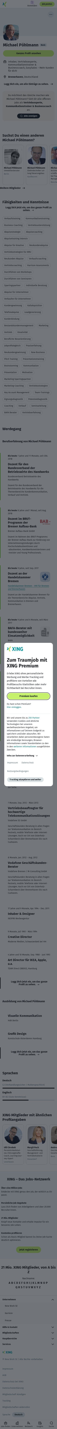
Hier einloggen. (14, 707)
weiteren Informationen (25, 746)
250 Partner (34, 718)
